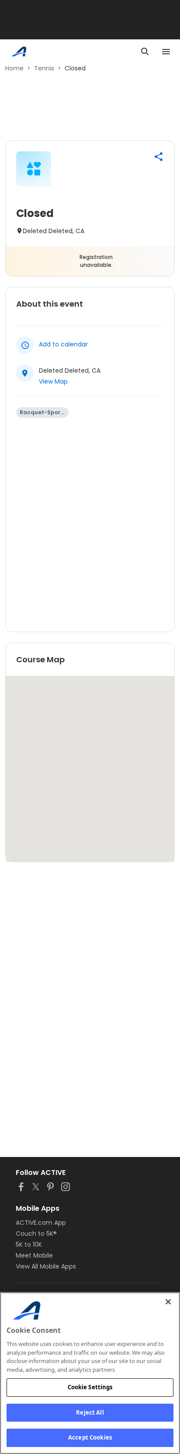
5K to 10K (29, 1244)
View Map (53, 381)
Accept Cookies (90, 1437)
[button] (158, 156)
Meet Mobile (34, 1255)
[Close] (168, 1301)
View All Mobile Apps (46, 1266)
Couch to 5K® (36, 1233)
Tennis (44, 68)
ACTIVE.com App (41, 1222)
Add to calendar (63, 344)
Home (14, 68)
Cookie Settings (90, 1387)
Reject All (90, 1412)
